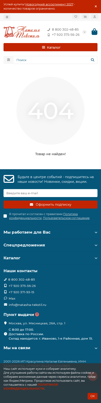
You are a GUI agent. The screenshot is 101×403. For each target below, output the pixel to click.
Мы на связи (17, 347)
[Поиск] (92, 60)
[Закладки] (75, 16)
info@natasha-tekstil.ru (27, 305)
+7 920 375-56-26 (66, 35)
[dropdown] (7, 17)
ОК (92, 396)
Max (12, 298)
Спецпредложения (24, 245)
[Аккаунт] (94, 16)
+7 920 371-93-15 (21, 292)
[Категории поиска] (9, 60)
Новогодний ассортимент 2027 (49, 4)
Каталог (12, 258)
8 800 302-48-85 (65, 29)
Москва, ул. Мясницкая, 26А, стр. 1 (37, 323)
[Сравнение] (85, 16)
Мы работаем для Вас (27, 232)
